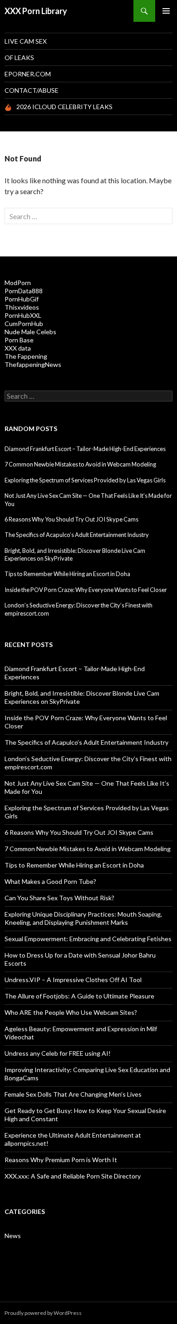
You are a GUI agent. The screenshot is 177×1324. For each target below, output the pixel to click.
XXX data (18, 348)
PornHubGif (22, 299)
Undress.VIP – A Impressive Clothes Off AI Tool (73, 979)
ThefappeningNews (33, 364)
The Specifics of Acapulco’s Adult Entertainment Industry (77, 534)
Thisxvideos (22, 307)
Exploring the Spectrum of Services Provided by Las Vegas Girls (85, 480)
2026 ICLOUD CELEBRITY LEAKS (64, 106)
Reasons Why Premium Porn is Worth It (61, 1160)
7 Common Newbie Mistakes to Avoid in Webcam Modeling (80, 464)
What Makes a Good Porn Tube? (50, 881)
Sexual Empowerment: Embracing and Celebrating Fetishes (88, 939)
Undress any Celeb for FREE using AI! (58, 1053)
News (13, 1235)
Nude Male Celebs (30, 332)
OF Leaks (19, 57)
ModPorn (18, 282)
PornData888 (24, 291)
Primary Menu (166, 11)
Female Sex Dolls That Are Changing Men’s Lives (73, 1094)
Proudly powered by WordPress (43, 1312)
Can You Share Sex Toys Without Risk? (59, 898)
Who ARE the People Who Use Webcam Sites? (71, 1012)
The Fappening (26, 356)
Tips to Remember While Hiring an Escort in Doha (67, 573)
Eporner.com (28, 74)
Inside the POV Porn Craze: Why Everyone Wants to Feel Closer (86, 589)
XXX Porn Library (36, 11)
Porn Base (19, 340)
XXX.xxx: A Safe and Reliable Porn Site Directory (73, 1176)
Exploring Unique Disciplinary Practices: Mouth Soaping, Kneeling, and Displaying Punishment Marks (83, 918)
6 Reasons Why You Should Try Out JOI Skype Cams (71, 519)
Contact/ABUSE (32, 90)
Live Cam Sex (26, 41)
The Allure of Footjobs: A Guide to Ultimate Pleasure (79, 996)
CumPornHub (24, 323)
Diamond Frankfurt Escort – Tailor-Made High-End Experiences (85, 448)
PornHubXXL (23, 315)
